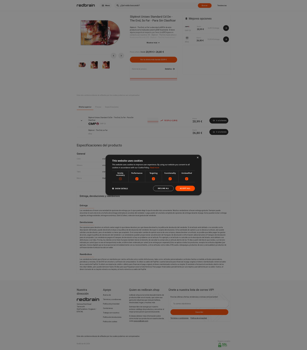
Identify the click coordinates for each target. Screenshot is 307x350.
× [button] (197, 157)
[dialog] (153, 175)
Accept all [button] (185, 188)
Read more (154, 167)
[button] (120, 188)
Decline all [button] (163, 188)
